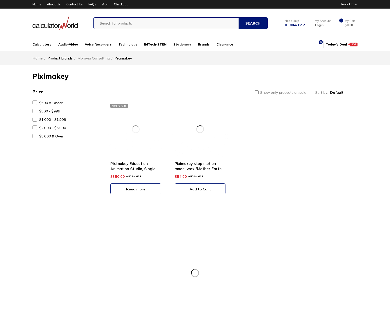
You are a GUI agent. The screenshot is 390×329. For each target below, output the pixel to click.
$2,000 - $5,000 (52, 128)
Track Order (349, 4)
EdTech (222, 283)
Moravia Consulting (93, 58)
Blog (105, 4)
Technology (226, 275)
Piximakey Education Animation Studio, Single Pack (133, 168)
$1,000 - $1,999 (52, 119)
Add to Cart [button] (200, 189)
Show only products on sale (283, 92)
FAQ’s (143, 292)
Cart (141, 283)
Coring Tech (132, 320)
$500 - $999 (49, 111)
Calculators (225, 250)
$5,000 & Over (51, 136)
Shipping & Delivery (311, 275)
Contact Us (74, 4)
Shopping (146, 275)
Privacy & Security (310, 267)
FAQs (92, 4)
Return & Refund (308, 258)
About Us (54, 4)
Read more (136, 189)
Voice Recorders (229, 258)
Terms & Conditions (311, 250)
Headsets (224, 267)
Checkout (121, 4)
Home (36, 4)
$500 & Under (51, 103)
